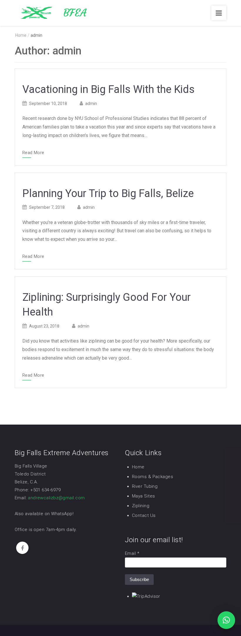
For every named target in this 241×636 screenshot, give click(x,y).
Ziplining (140, 505)
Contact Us (144, 515)
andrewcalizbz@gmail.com (56, 497)
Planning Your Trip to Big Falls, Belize (108, 193)
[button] (226, 620)
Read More (33, 153)
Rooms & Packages (152, 476)
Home (138, 467)
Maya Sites (143, 496)
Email (132, 553)
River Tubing (145, 486)
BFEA (74, 12)
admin (91, 103)
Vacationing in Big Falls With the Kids (108, 89)
